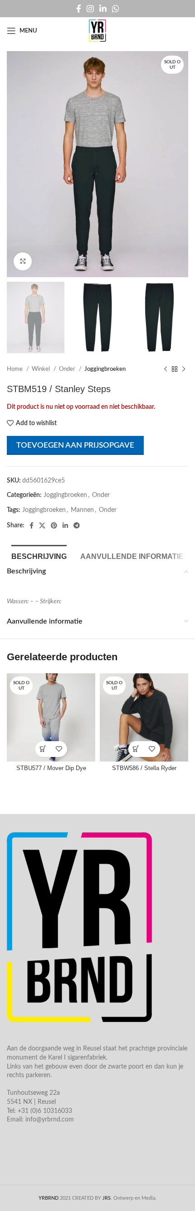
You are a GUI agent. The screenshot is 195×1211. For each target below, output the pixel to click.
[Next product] (183, 369)
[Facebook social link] (78, 8)
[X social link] (42, 525)
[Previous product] (165, 369)
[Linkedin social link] (103, 8)
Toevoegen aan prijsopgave (75, 445)
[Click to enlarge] (23, 261)
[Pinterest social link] (54, 525)
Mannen (82, 510)
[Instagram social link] (90, 8)
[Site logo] (97, 31)
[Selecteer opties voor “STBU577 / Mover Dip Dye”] (43, 749)
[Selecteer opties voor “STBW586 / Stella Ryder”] (136, 749)
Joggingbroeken (105, 369)
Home (15, 369)
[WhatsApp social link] (115, 8)
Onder (68, 369)
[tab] (39, 555)
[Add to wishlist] (59, 749)
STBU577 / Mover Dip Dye (51, 768)
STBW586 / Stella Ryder (144, 768)
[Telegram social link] (77, 525)
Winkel (41, 369)
